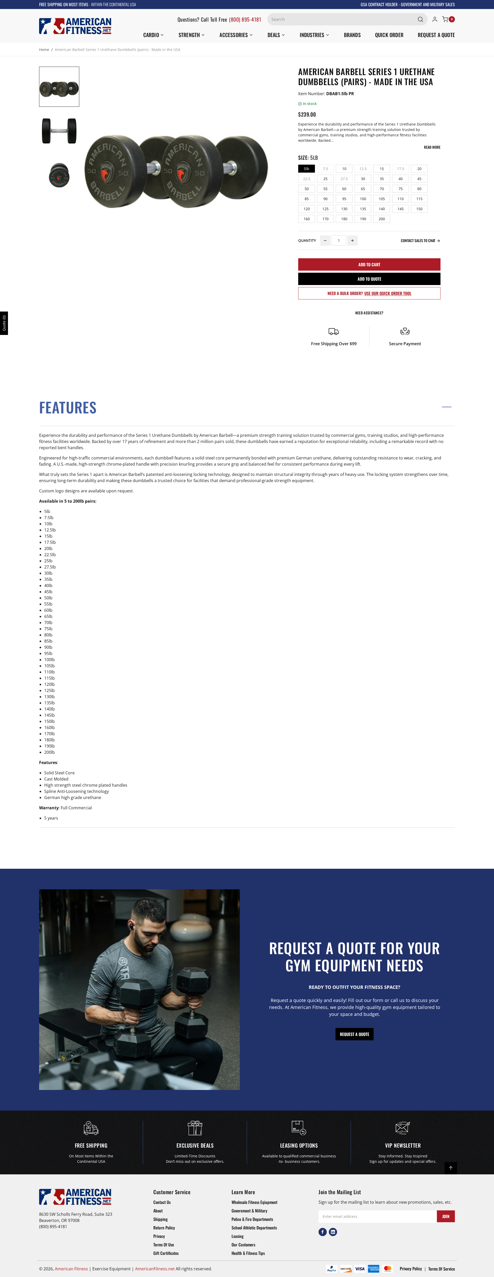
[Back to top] (451, 1168)
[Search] (420, 19)
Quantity (307, 240)
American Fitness (71, 1269)
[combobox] (347, 19)
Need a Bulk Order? (369, 293)
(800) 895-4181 (245, 19)
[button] (247, 407)
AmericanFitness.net (155, 1269)
